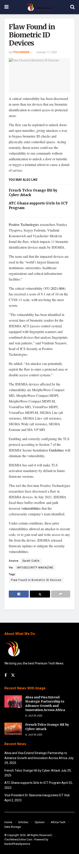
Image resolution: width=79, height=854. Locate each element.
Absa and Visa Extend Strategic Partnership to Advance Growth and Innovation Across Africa (45, 703)
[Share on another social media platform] (60, 594)
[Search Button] (72, 7)
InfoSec (23, 822)
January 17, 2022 (46, 52)
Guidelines (56, 450)
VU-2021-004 (54, 288)
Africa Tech (58, 822)
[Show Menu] (6, 7)
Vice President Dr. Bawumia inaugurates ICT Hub (37, 795)
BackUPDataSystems (17, 844)
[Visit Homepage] (39, 7)
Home (8, 822)
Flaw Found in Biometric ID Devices (36, 580)
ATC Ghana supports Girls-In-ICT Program (32, 783)
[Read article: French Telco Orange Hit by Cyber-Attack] (13, 729)
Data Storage (12, 827)
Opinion (40, 822)
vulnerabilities (31, 508)
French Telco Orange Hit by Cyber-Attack (32, 770)
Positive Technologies (24, 224)
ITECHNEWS (21, 52)
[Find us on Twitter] (13, 675)
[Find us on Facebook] (5, 675)
